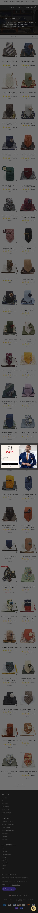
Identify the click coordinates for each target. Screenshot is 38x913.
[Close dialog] (36, 445)
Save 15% (9, 464)
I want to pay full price (9, 466)
